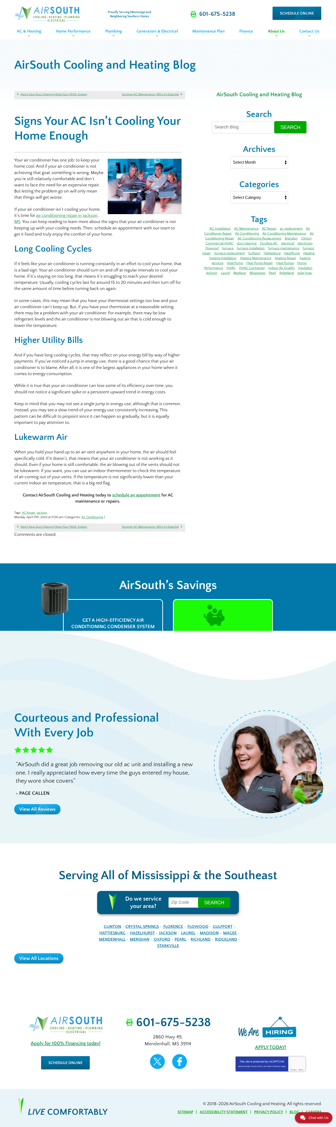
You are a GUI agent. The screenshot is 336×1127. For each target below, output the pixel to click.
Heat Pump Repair (259, 263)
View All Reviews (37, 809)
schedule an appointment (136, 495)
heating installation (223, 258)
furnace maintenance (283, 248)
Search (290, 127)
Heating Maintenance (255, 258)
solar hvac (304, 273)
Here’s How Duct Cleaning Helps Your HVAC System (53, 94)
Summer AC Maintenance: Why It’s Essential (150, 94)
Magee (230, 933)
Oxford (162, 939)
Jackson (42, 512)
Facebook (179, 1061)
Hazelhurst (292, 253)
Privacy (293, 1070)
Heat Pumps (285, 263)
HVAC (231, 268)
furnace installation (251, 248)
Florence (173, 926)
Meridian (139, 939)
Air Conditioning (92, 517)
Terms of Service (273, 1066)
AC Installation (220, 229)
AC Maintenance (246, 229)
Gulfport (254, 253)
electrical (287, 243)
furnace (227, 248)
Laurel (225, 273)
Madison (239, 273)
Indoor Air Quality (281, 268)
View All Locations (39, 958)
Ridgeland (286, 273)
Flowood (212, 248)
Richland (201, 939)
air (38, 215)
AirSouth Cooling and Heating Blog (259, 94)
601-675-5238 (173, 1022)
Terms (301, 1070)
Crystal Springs (142, 926)
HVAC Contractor (252, 268)
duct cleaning (247, 243)
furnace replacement (229, 253)
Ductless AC (269, 243)
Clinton (306, 238)
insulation (305, 268)
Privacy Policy (257, 1066)
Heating (309, 253)
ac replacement (291, 229)
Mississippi (257, 273)
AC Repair (28, 512)
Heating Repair (285, 258)
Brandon (291, 238)
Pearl (272, 273)
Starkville (168, 946)
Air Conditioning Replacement (259, 238)
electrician (305, 243)
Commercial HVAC (219, 243)
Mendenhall (112, 939)
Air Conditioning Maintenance (284, 234)
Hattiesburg (272, 253)
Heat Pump (235, 263)
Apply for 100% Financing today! (65, 1043)
